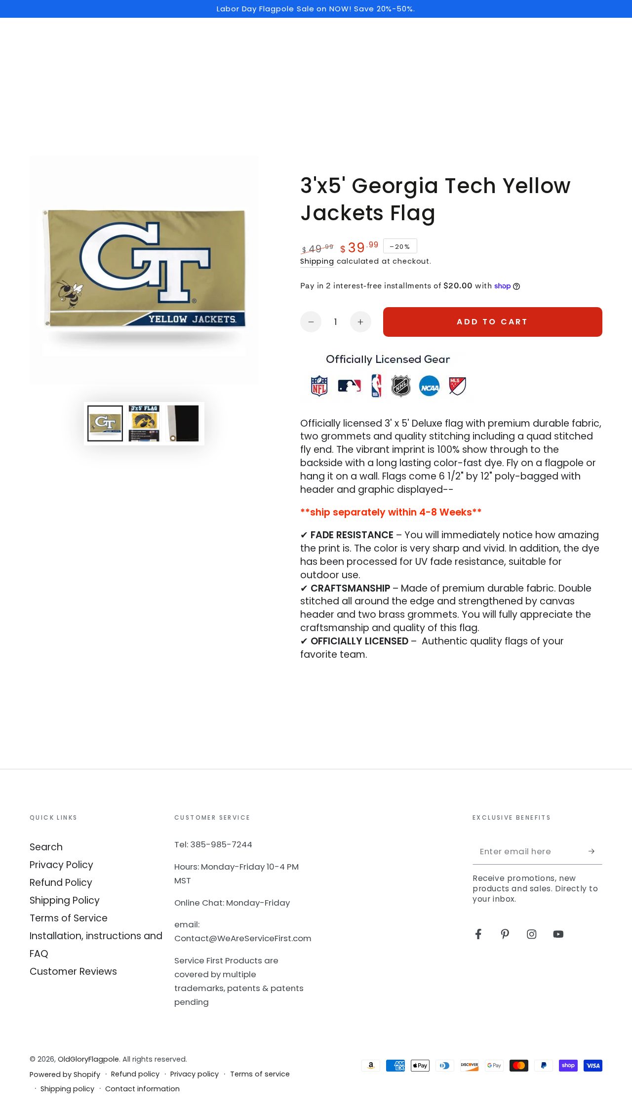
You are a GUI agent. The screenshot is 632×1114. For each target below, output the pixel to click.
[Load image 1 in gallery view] (105, 423)
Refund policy (135, 1074)
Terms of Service (69, 918)
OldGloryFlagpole (88, 1059)
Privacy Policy (61, 865)
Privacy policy (194, 1074)
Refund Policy (61, 882)
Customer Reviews (73, 971)
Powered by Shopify (65, 1074)
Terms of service (260, 1074)
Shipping (317, 261)
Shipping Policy (65, 900)
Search (46, 847)
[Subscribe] (595, 851)
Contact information (142, 1089)
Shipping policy (67, 1089)
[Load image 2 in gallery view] (144, 423)
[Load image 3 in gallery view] (183, 423)
